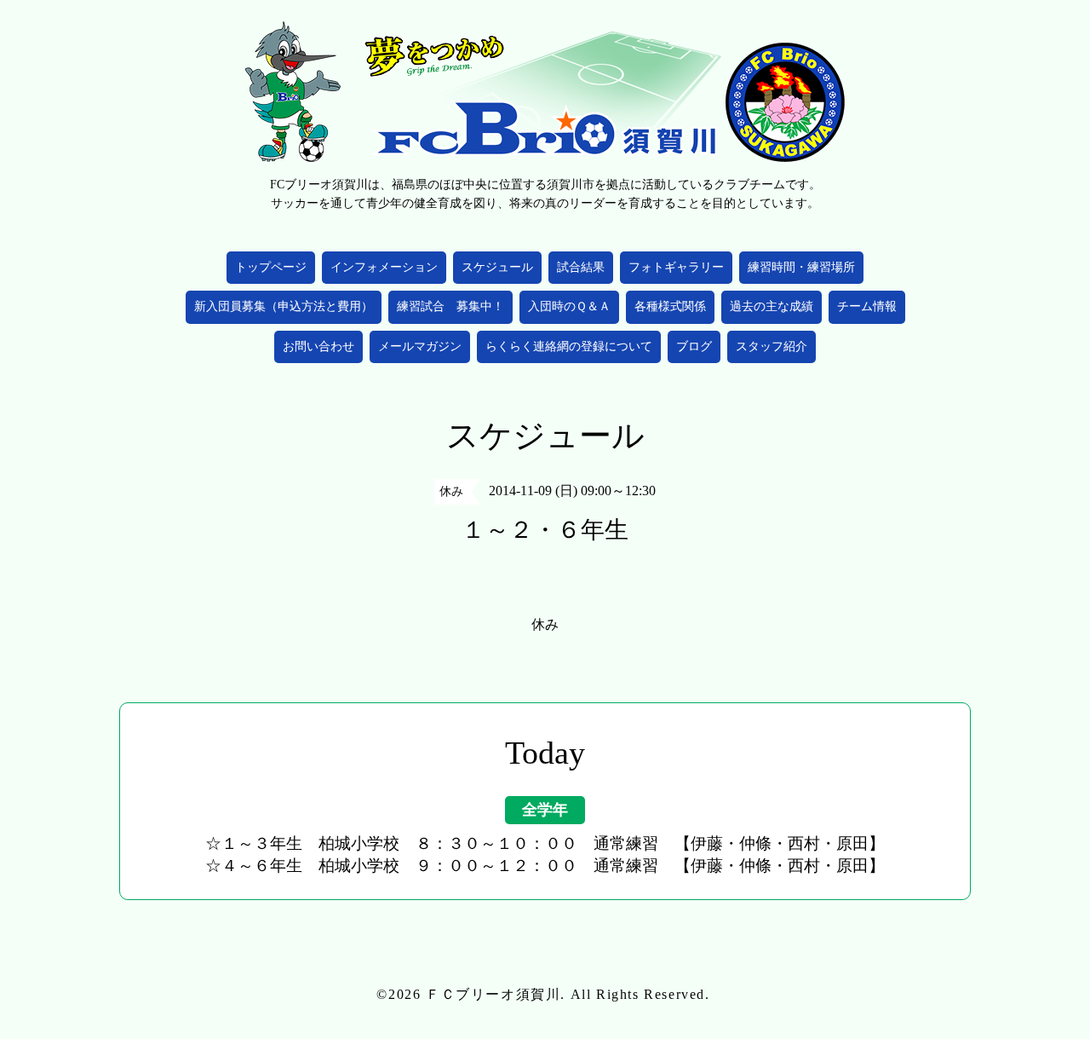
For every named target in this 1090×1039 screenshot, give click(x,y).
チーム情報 (867, 306)
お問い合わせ (318, 346)
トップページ (271, 267)
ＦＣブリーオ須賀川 (493, 994)
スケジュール (497, 267)
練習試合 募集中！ (450, 306)
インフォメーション (384, 267)
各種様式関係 (670, 306)
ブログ (694, 346)
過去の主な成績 (771, 306)
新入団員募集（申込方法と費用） (283, 306)
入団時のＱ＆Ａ (569, 306)
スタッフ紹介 (771, 346)
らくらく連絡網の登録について (568, 346)
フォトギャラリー (676, 267)
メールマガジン (420, 346)
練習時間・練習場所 (801, 267)
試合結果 (581, 267)
